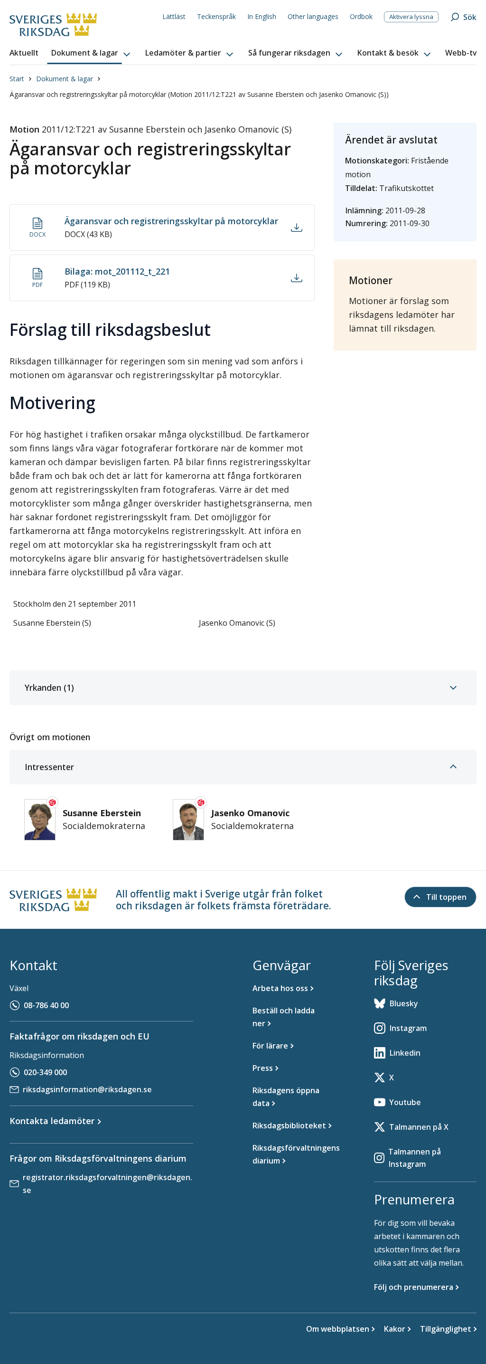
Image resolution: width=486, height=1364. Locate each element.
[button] (91, 53)
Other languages (313, 16)
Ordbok (361, 16)
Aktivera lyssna (411, 16)
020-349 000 (45, 1072)
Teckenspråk (216, 16)
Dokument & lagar (64, 78)
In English (261, 16)
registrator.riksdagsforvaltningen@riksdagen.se (107, 1183)
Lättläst (174, 16)
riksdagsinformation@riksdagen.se (87, 1089)
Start (16, 78)
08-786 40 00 (46, 1005)
